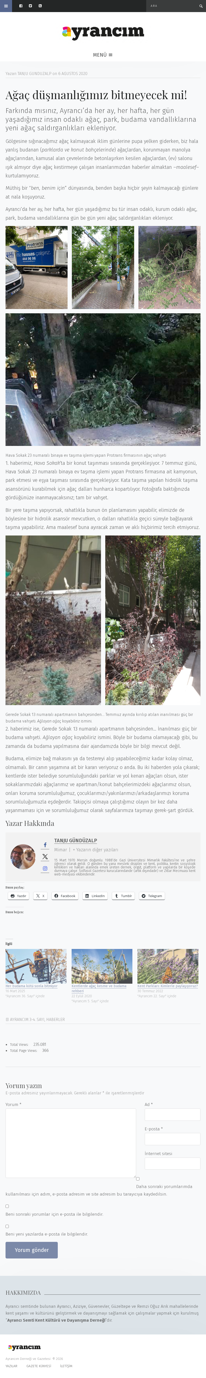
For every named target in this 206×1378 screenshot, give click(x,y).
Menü (100, 54)
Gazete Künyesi (38, 1366)
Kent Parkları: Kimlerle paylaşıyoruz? (167, 986)
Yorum (13, 1104)
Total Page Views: (24, 1050)
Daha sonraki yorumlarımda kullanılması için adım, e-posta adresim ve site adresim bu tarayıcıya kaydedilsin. (99, 1190)
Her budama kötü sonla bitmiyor (32, 986)
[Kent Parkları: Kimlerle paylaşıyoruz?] (167, 966)
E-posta (154, 1129)
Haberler (55, 1019)
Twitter (33, 6)
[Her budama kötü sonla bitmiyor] (36, 966)
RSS (42, 6)
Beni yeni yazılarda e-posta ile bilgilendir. (47, 1234)
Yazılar (11, 1366)
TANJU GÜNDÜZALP (75, 840)
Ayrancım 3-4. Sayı (27, 1019)
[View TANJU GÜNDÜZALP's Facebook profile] (45, 845)
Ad (149, 1104)
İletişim (66, 1366)
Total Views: (20, 1044)
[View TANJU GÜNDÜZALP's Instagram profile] (45, 868)
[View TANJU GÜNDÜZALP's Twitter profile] (45, 857)
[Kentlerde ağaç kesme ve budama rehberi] (102, 966)
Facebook (23, 6)
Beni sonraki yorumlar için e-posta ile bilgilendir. (54, 1214)
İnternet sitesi (158, 1153)
